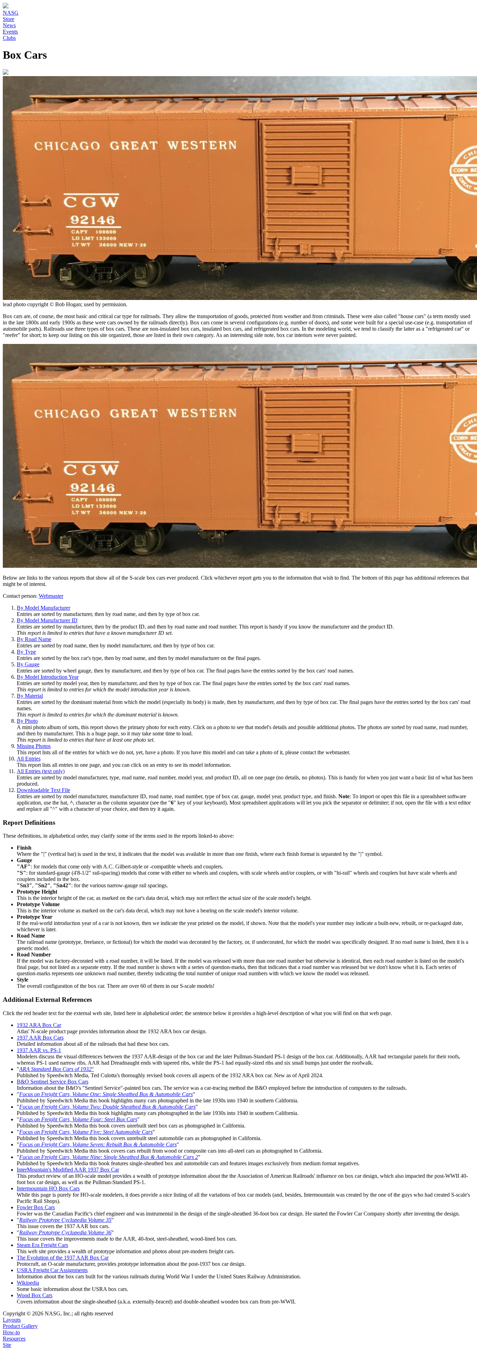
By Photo (27, 721)
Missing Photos (34, 746)
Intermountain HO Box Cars (48, 1188)
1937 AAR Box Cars (40, 1038)
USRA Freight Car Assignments (52, 1270)
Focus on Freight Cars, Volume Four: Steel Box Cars (78, 1119)
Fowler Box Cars (36, 1207)
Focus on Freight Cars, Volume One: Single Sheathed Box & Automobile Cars (106, 1094)
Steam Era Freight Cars (42, 1245)
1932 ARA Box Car (39, 1025)
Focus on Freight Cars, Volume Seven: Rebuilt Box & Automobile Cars (98, 1144)
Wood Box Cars (34, 1295)
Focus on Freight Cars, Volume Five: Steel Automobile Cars (86, 1132)
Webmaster (51, 596)
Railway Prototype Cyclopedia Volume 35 (65, 1220)
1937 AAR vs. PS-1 (39, 1050)
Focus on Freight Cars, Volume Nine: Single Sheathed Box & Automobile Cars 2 (108, 1157)
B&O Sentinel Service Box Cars (52, 1082)
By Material (30, 696)
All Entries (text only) (41, 771)
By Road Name (34, 639)
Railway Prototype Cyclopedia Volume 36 (65, 1232)
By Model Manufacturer (43, 608)
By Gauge (28, 664)
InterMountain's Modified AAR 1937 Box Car (68, 1170)
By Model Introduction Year (48, 677)
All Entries (29, 759)
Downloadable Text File (43, 790)
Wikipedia (28, 1283)
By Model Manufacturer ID (47, 620)
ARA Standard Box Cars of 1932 (55, 1069)
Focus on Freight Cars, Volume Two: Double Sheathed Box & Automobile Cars (107, 1107)
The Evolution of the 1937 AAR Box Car (63, 1258)
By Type (26, 652)
